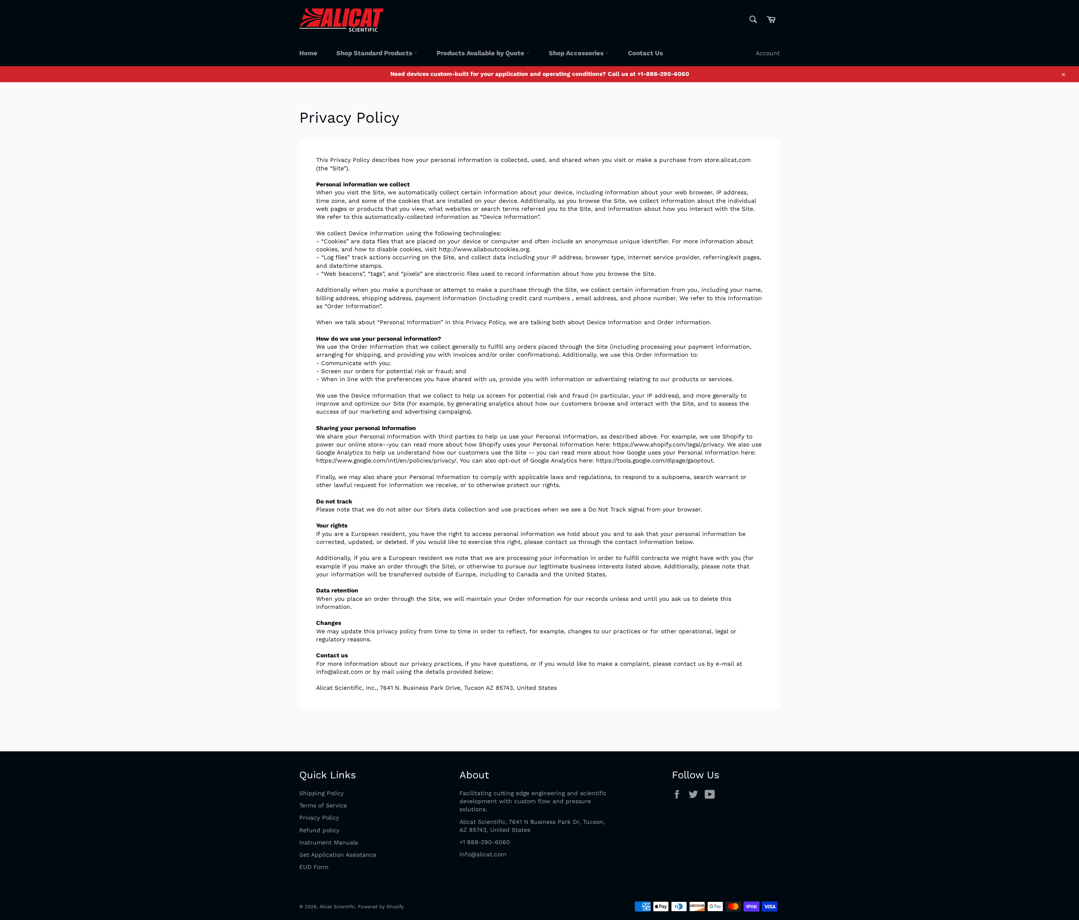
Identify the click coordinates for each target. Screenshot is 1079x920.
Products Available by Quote (481, 53)
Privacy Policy (319, 817)
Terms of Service (323, 805)
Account (768, 53)
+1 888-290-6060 (484, 842)
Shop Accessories (577, 53)
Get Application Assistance (337, 854)
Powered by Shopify (381, 906)
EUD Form (313, 867)
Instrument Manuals (328, 842)
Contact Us (645, 53)
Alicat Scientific (337, 906)
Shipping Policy (321, 793)
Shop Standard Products (375, 53)
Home (308, 53)
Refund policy (319, 830)
